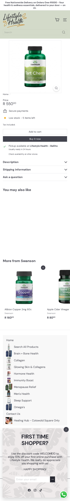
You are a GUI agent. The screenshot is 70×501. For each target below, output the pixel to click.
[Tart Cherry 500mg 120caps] (24, 223)
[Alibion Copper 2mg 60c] (24, 294)
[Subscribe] (52, 479)
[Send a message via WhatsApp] (63, 494)
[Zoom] (56, 88)
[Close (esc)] (66, 429)
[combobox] (35, 32)
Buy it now (35, 138)
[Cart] (57, 20)
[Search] (63, 32)
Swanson (28, 261)
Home (5, 94)
